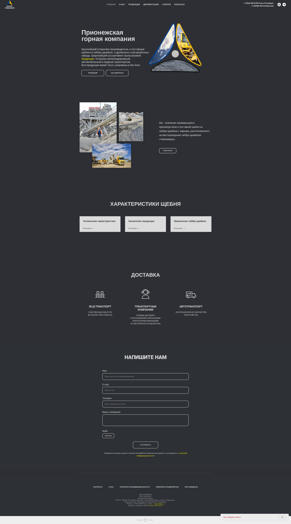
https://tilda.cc (159, 504)
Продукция (134, 4)
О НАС (111, 487)
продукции (88, 58)
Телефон (107, 398)
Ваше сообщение (111, 412)
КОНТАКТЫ (97, 487)
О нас (122, 4)
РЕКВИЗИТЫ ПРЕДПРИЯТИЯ (167, 487)
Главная (111, 4)
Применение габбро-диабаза (190, 221)
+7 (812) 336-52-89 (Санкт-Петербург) (258, 3)
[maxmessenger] (279, 4)
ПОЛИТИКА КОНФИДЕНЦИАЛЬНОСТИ (135, 487)
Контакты (179, 4)
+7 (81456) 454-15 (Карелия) (262, 6)
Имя (104, 370)
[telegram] (284, 4)
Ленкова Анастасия (155, 505)
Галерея (166, 4)
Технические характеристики (99, 221)
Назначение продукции (141, 221)
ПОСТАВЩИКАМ (191, 487)
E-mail (105, 384)
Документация (151, 4)
